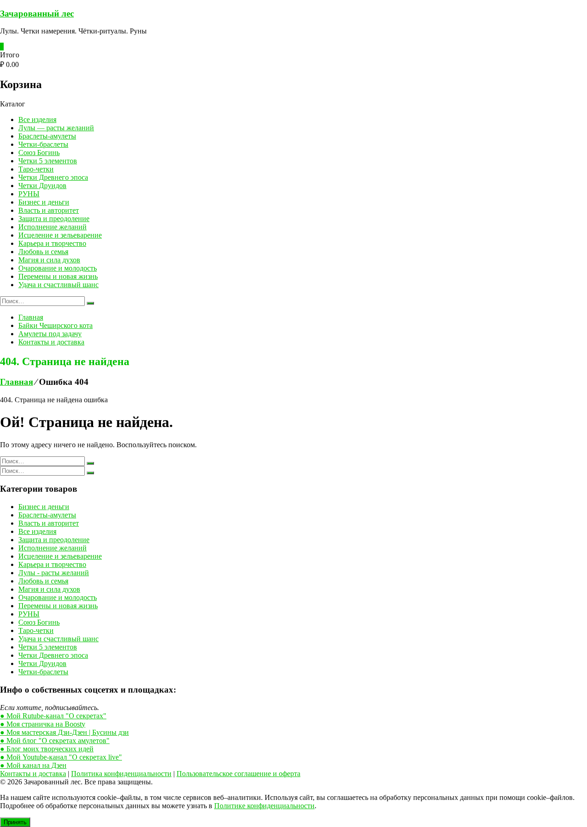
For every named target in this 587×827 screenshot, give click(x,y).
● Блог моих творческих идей (47, 749)
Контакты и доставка (51, 342)
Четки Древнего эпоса (53, 177)
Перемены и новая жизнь (58, 276)
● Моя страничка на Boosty (42, 724)
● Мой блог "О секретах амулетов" (55, 740)
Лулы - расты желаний (53, 573)
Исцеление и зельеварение (60, 235)
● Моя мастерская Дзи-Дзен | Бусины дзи (64, 732)
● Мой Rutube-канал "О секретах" (53, 716)
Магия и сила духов (49, 260)
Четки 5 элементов (47, 161)
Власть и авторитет (48, 210)
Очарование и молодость (57, 268)
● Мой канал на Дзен (33, 765)
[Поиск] (90, 303)
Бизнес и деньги (43, 202)
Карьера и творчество (52, 243)
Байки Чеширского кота (55, 325)
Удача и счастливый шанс (58, 285)
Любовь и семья (43, 251)
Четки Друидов (42, 185)
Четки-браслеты (43, 144)
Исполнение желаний (52, 227)
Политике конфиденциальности (264, 806)
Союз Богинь (39, 152)
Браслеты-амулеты (47, 136)
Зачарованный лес (37, 13)
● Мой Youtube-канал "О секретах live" (61, 757)
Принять (15, 822)
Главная (30, 317)
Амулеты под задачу (50, 334)
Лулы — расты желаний (56, 128)
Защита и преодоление (53, 218)
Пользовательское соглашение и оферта (238, 773)
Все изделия (37, 119)
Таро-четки (36, 169)
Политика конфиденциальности (121, 773)
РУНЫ (28, 194)
